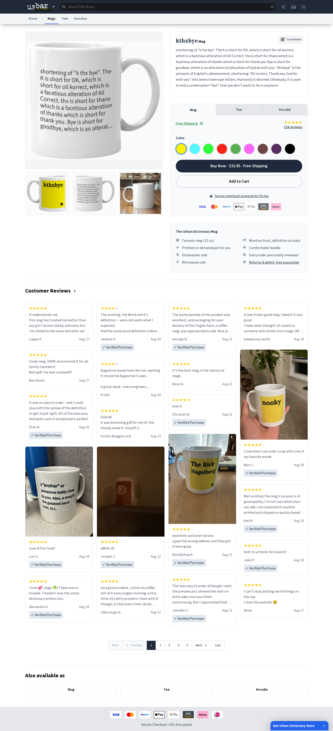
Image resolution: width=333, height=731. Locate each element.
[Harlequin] (208, 148)
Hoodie (285, 109)
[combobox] (168, 6)
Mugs (52, 18)
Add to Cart (239, 181)
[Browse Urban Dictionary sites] (41, 7)
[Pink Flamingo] (249, 148)
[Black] (290, 148)
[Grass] (235, 148)
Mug (193, 109)
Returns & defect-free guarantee (274, 262)
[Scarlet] (222, 148)
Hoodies (80, 18)
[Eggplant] (276, 148)
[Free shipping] (293, 7)
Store (33, 18)
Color (180, 138)
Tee (239, 109)
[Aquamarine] (194, 148)
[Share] (283, 7)
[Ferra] (262, 148)
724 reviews (293, 127)
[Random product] (272, 7)
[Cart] (303, 7)
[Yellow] (181, 148)
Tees (64, 18)
